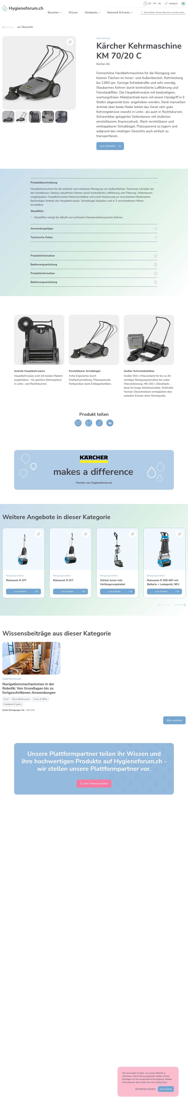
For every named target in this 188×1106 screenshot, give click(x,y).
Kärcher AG (103, 64)
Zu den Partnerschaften (94, 783)
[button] (61, 12)
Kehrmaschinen (103, 38)
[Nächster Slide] (180, 604)
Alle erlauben (166, 1089)
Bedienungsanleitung (44, 264)
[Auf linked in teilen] (109, 422)
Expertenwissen (11, 679)
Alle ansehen (174, 720)
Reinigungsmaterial (15, 575)
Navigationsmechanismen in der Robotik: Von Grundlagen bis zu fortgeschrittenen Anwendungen (29, 688)
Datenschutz (161, 1082)
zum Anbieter (108, 146)
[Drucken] (88, 422)
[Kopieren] (99, 422)
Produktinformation (43, 255)
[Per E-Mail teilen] (78, 422)
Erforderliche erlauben (145, 1089)
